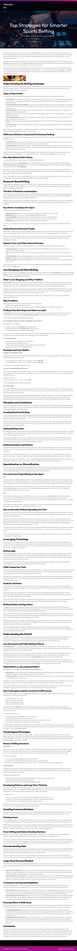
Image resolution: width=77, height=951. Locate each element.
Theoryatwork (26, 36)
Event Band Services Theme (10, 949)
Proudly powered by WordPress (65, 949)
